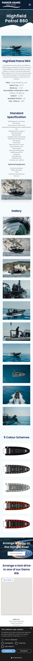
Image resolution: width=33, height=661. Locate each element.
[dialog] (16, 644)
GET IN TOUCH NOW (16, 553)
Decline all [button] (24, 651)
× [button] (31, 628)
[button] (16, 657)
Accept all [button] (8, 651)
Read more (24, 636)
